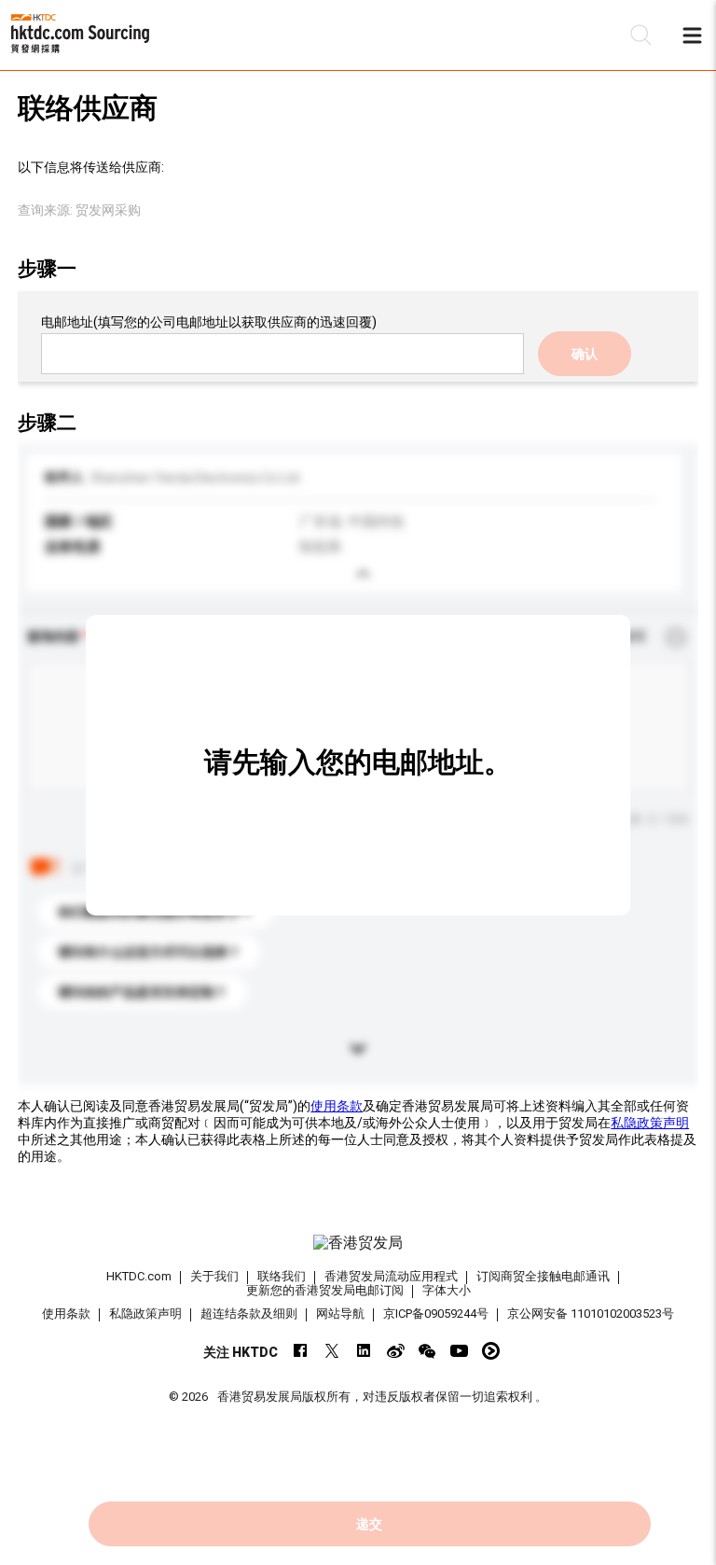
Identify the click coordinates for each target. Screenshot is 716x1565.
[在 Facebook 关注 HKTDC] (301, 1351)
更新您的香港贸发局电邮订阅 (325, 1290)
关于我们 (214, 1276)
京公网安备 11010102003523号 (590, 1313)
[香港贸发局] (358, 1243)
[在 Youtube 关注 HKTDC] (459, 1351)
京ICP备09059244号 (436, 1313)
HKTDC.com (139, 1276)
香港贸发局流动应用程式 (391, 1276)
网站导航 (340, 1313)
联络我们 (281, 1276)
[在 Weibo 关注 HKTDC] (396, 1351)
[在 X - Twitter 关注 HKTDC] (332, 1351)
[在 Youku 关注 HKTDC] (491, 1351)
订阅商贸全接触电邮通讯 (543, 1276)
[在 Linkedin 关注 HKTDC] (364, 1351)
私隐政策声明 (650, 1122)
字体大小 (446, 1290)
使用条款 (336, 1105)
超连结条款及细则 (248, 1313)
